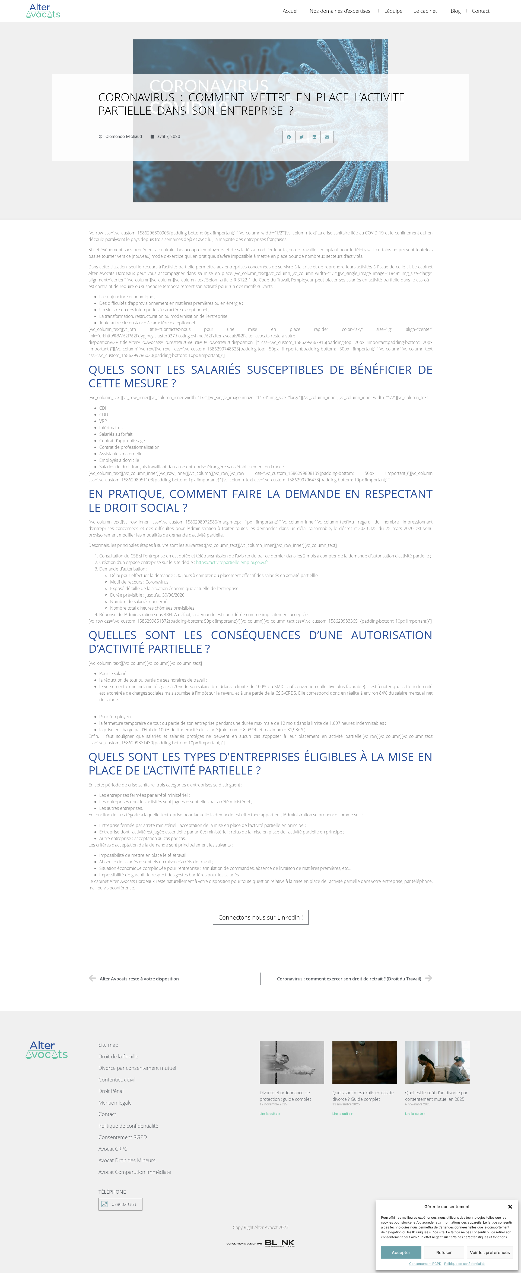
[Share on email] (327, 137)
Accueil (290, 10)
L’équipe (393, 10)
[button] (510, 1206)
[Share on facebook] (289, 137)
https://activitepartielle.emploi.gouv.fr (232, 562)
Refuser (444, 1252)
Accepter (401, 1252)
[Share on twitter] (302, 137)
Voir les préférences (490, 1252)
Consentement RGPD (425, 1264)
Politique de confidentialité (464, 1264)
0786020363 (124, 1204)
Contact (481, 10)
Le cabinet (425, 10)
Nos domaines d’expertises (340, 10)
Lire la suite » (270, 1114)
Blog (456, 10)
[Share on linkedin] (314, 137)
